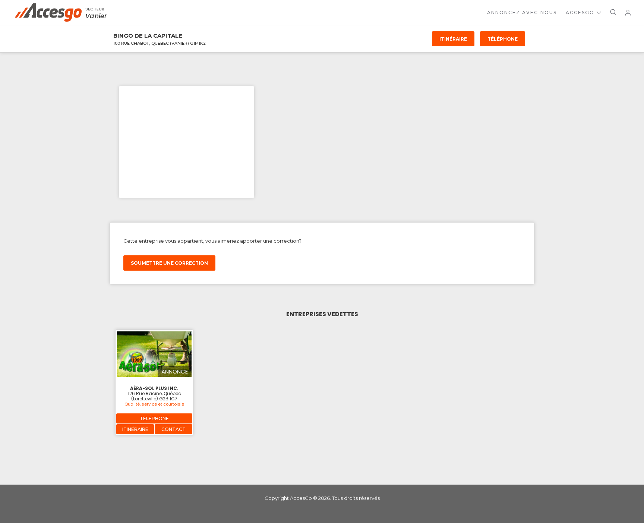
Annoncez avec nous (522, 12)
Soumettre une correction (169, 263)
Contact (173, 429)
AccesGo (580, 12)
